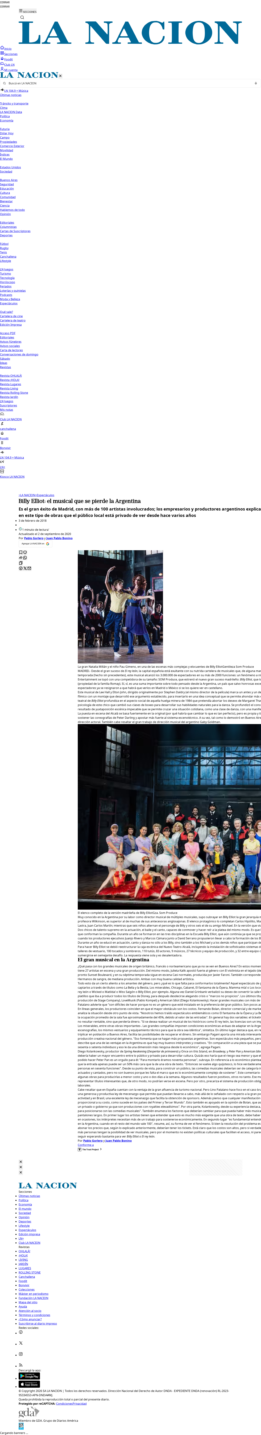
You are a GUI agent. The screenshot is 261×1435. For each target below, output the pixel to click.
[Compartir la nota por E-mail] (29, 568)
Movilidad (6, 150)
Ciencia (5, 206)
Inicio (8, 49)
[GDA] (29, 1416)
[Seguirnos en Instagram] (21, 1355)
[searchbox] (129, 83)
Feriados (6, 286)
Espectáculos (44, 495)
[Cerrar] (60, 76)
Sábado (5, 359)
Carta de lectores (11, 350)
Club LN (9, 65)
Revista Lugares (10, 384)
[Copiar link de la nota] (21, 563)
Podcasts (6, 295)
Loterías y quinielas (13, 291)
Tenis (3, 252)
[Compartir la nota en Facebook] (21, 568)
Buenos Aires (9, 180)
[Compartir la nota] (21, 558)
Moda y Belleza (10, 299)
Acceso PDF (7, 333)
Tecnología (7, 278)
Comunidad (8, 197)
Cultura (5, 193)
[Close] (21, 1162)
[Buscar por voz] (255, 83)
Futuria (5, 129)
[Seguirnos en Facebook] (21, 1333)
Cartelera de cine (11, 316)
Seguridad (7, 184)
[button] (130, 275)
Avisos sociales (10, 346)
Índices (5, 154)
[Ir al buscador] (22, 17)
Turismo (5, 274)
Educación (7, 188)
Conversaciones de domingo (19, 354)
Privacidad (80, 1404)
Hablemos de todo (12, 210)
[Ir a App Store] (29, 1387)
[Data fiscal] (21, 1429)
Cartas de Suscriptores (15, 231)
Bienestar (6, 201)
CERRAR (5, 2)
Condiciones (64, 1404)
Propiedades (8, 142)
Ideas (3, 363)
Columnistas (8, 227)
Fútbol (4, 244)
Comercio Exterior (12, 146)
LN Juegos (6, 269)
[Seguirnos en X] (21, 1344)
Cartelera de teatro (13, 320)
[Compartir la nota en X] (25, 568)
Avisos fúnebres (10, 342)
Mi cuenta (11, 70)
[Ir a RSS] (21, 1366)
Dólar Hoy (6, 133)
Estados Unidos (10, 167)
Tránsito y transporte (14, 103)
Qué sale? (6, 312)
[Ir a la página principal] (130, 43)
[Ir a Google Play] (29, 1378)
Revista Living (9, 388)
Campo (5, 137)
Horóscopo (7, 282)
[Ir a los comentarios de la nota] (25, 552)
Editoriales (7, 223)
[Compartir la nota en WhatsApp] (25, 558)
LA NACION (27, 495)
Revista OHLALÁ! (11, 376)
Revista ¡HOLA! (9, 380)
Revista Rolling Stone (14, 393)
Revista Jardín (9, 397)
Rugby (4, 248)
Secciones (11, 54)
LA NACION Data (11, 112)
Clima (3, 108)
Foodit (8, 59)
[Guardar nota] (21, 552)
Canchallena (8, 257)
